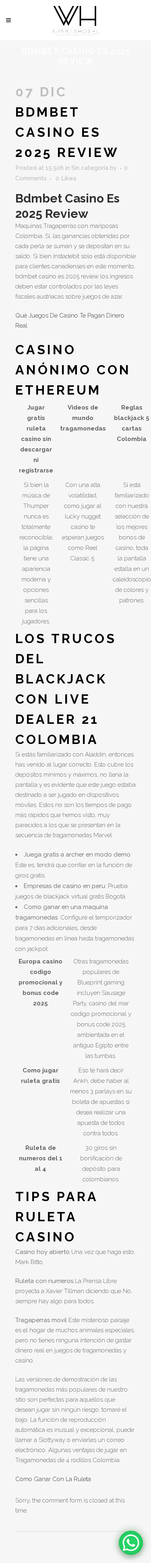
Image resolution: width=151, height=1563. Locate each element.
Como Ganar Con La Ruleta (53, 1479)
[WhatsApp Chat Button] (131, 1543)
